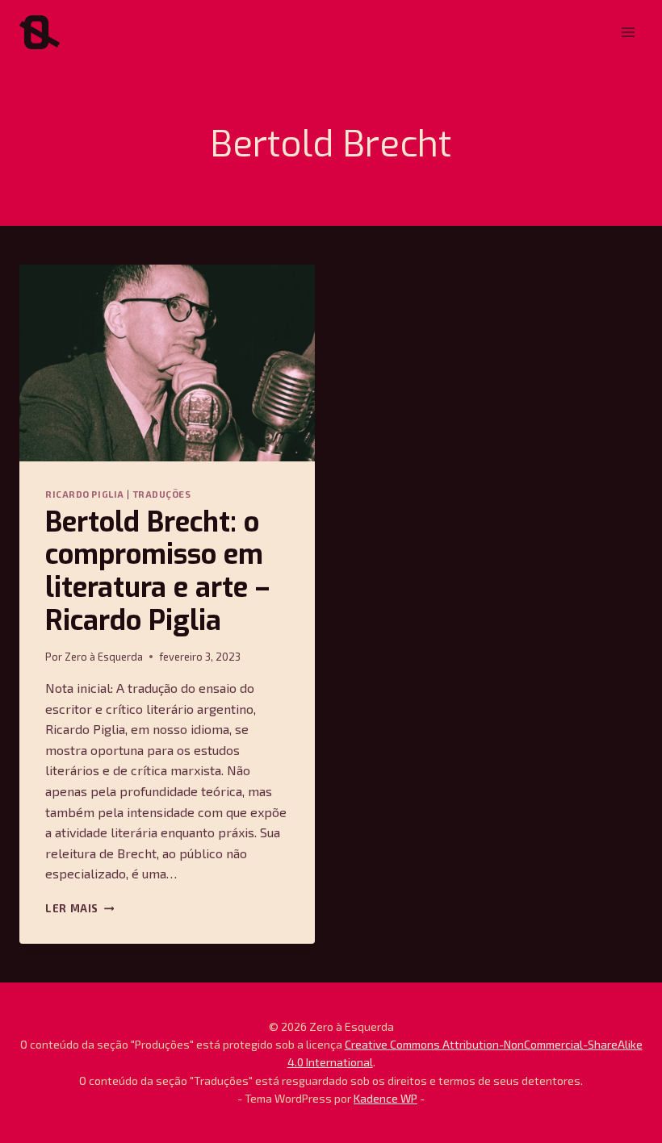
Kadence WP (385, 1098)
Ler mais (79, 908)
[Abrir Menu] (628, 31)
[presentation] (167, 363)
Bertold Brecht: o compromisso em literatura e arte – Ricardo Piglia (157, 571)
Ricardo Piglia (84, 494)
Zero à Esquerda (104, 656)
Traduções (162, 494)
